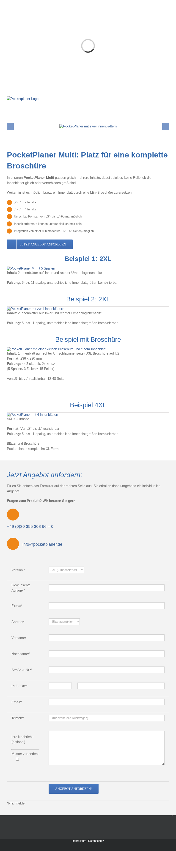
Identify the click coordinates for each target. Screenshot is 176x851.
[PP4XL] (33, 414)
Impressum (79, 841)
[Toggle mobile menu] (167, 98)
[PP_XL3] (56, 349)
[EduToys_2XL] (35, 309)
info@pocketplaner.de (42, 544)
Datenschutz (96, 841)
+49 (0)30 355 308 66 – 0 (30, 526)
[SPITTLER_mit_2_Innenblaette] (88, 126)
